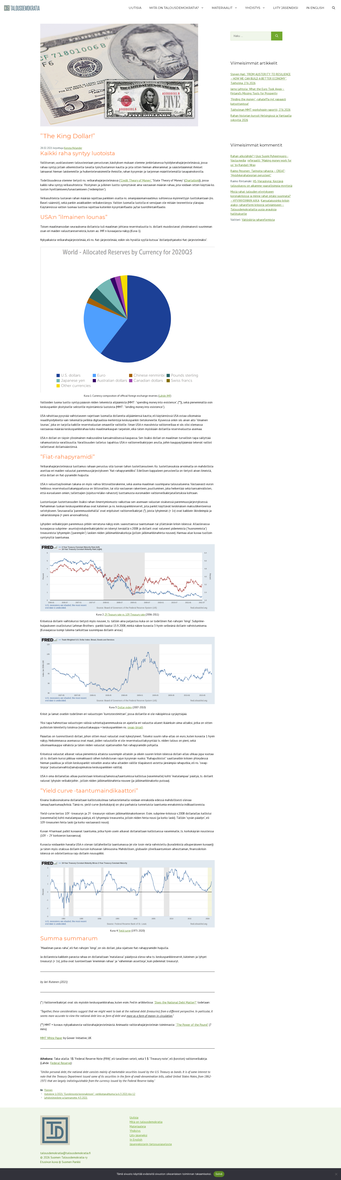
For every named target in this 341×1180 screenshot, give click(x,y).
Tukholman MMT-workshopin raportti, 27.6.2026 (260, 110)
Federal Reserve (60, 1063)
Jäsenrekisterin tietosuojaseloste (151, 1144)
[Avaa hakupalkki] (333, 8)
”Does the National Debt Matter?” (175, 1002)
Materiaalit (222, 8)
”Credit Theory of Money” (135, 180)
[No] (336, 1174)
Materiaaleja (138, 1126)
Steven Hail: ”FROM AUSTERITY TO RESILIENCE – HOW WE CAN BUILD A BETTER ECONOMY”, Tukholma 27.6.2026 (260, 78)
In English (315, 8)
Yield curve (125, 930)
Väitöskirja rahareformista (258, 220)
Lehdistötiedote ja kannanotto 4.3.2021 (65, 1097)
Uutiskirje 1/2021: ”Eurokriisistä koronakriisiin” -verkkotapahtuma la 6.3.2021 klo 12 (89, 1094)
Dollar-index (125, 707)
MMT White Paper (51, 1038)
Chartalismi (192, 180)
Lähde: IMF (164, 395)
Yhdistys (252, 8)
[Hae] (276, 36)
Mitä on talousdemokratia (146, 1122)
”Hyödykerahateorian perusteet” (250, 175)
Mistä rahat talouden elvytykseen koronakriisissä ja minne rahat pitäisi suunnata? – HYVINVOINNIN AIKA (260, 196)
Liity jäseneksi (285, 8)
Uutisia (135, 8)
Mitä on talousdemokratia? (174, 8)
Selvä (218, 1173)
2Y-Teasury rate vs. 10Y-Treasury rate (125, 614)
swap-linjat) (135, 727)
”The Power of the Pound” (192, 1025)
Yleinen (48, 1090)
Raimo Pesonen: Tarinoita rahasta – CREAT (257, 171)
